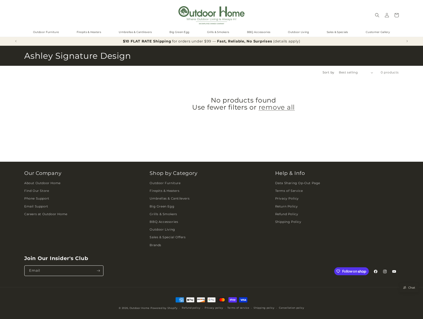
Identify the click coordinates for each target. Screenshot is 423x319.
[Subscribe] (98, 270)
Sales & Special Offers (168, 237)
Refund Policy (286, 214)
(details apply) (286, 41)
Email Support (36, 206)
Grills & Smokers (218, 32)
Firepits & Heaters (89, 32)
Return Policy (286, 206)
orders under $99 (194, 41)
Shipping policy (264, 307)
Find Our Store (36, 191)
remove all (277, 107)
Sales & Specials (337, 32)
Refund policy (191, 307)
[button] (377, 15)
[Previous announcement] (16, 41)
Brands (155, 245)
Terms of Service (289, 191)
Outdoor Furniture (46, 32)
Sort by (328, 72)
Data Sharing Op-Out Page (297, 183)
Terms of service (238, 307)
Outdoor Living (298, 32)
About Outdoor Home (42, 183)
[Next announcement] (407, 41)
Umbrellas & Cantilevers (135, 32)
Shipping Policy (288, 222)
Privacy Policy (287, 199)
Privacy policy (214, 307)
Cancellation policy (291, 307)
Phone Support (36, 199)
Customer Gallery (378, 32)
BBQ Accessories (259, 32)
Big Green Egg (179, 32)
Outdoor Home (140, 308)
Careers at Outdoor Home (45, 214)
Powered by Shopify (164, 308)
